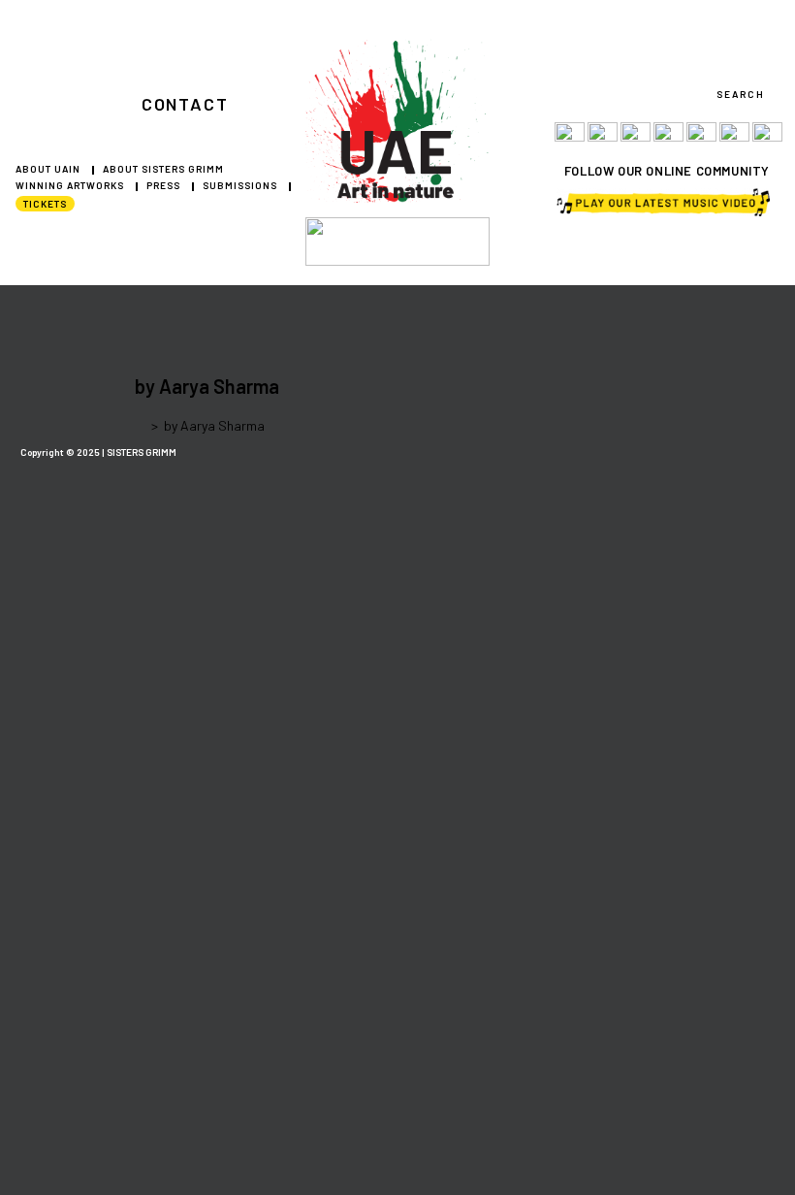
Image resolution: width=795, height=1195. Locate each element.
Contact (185, 103)
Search (740, 94)
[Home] (140, 425)
